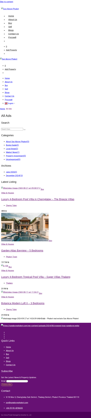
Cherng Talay (11, 205)
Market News (12, 152)
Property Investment (16, 156)
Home (11, 16)
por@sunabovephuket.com (17, 402)
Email (3, 381)
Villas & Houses (7, 193)
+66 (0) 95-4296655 (14, 408)
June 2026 (11, 172)
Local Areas (12, 149)
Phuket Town (11, 257)
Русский (12, 37)
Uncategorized (13, 159)
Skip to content (6, 2)
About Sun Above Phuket (17, 141)
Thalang (9, 283)
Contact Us (13, 34)
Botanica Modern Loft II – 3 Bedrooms (22, 303)
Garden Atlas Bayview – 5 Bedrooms (22, 250)
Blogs (11, 30)
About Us (12, 19)
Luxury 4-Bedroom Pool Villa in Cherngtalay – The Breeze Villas (37, 199)
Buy (10, 23)
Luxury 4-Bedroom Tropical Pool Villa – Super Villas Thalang (35, 276)
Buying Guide (12, 145)
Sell (10, 27)
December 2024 (14, 175)
